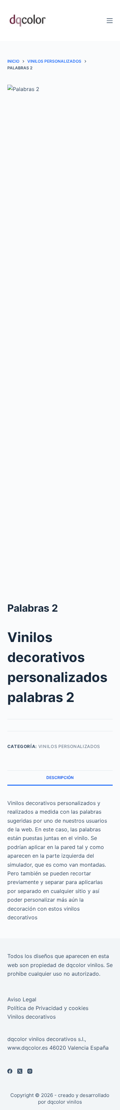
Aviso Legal (21, 999)
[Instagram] (29, 1071)
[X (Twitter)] (19, 1071)
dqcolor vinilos (64, 1102)
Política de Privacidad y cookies (47, 1008)
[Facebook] (9, 1071)
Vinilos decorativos (31, 1016)
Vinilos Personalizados (69, 746)
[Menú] (110, 21)
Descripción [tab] (60, 777)
